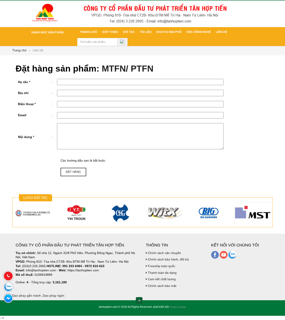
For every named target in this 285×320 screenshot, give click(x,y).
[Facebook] (215, 254)
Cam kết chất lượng (161, 279)
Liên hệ (221, 32)
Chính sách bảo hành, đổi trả (168, 259)
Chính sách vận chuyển (164, 253)
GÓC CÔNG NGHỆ (198, 32)
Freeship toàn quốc (161, 266)
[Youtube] (224, 254)
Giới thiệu (110, 32)
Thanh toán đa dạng (162, 272)
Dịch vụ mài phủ (169, 32)
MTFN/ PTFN (127, 68)
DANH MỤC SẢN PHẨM (47, 32)
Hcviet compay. (178, 307)
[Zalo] (232, 254)
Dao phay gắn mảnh (26, 295)
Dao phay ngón (53, 295)
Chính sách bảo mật (161, 286)
